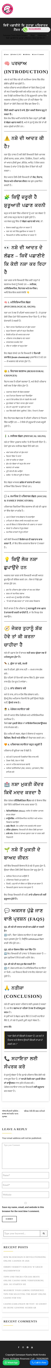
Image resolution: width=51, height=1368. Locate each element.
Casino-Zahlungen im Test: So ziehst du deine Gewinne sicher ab (25, 1306)
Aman (7, 54)
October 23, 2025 (16, 54)
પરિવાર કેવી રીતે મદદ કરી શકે (34, 1111)
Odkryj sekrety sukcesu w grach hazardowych (23, 1269)
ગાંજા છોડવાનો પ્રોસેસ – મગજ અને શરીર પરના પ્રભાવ (10, 1113)
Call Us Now (40, 1362)
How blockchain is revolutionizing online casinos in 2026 (25, 1259)
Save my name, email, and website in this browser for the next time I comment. (23, 1209)
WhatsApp (12, 1362)
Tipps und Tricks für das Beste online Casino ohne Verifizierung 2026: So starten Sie (24, 1280)
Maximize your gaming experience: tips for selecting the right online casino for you (25, 1294)
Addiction (27, 54)
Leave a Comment (38, 54)
